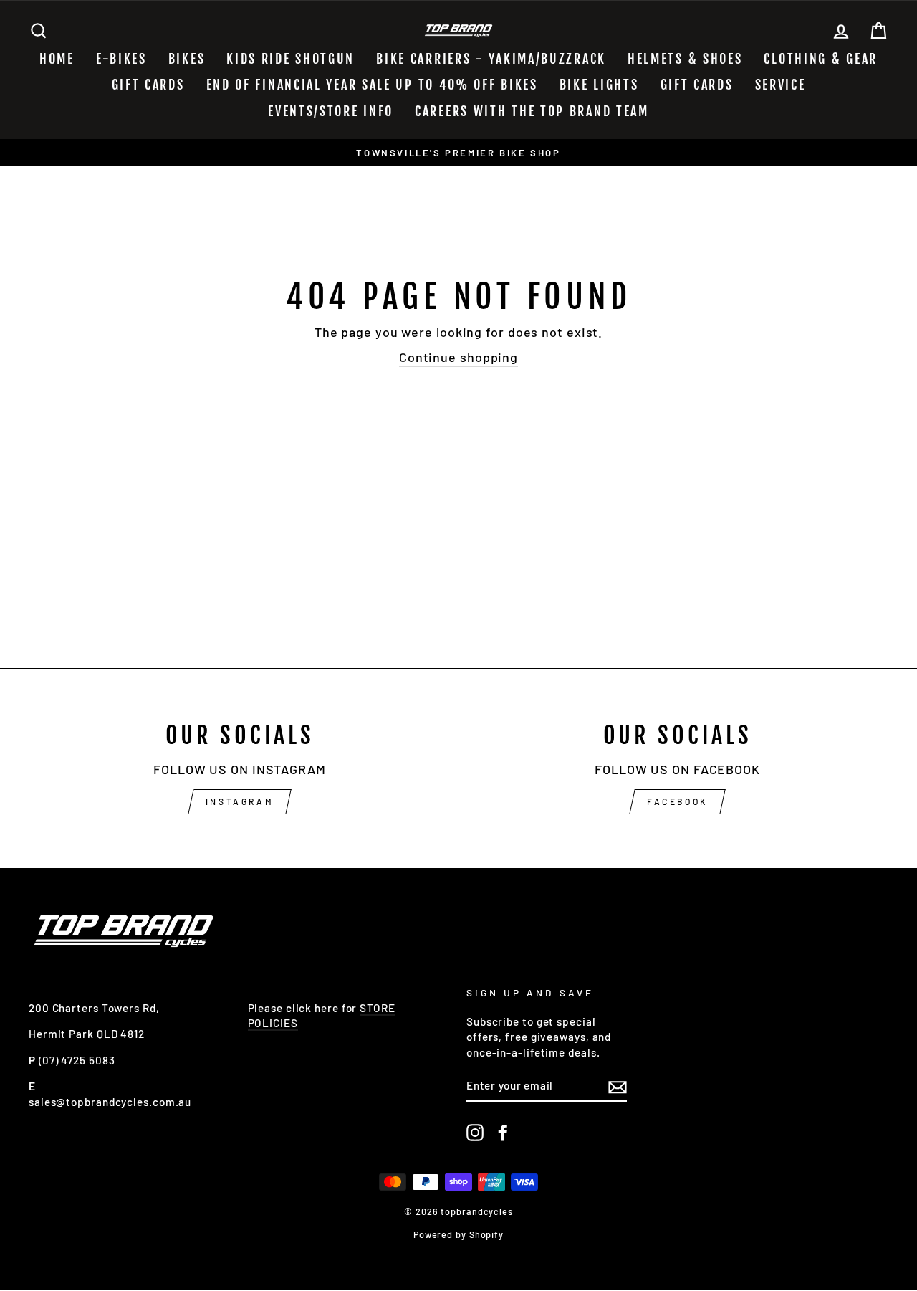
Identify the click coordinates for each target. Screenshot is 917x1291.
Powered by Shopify (458, 1234)
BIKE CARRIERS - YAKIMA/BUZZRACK (491, 59)
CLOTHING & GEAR (821, 59)
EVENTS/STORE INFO (330, 111)
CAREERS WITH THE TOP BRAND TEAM (532, 111)
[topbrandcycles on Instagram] (475, 1131)
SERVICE (780, 84)
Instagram (240, 801)
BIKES (187, 59)
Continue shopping (458, 357)
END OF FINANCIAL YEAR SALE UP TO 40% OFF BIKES (372, 84)
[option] (458, 152)
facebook (677, 801)
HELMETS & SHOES (685, 59)
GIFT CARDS (148, 84)
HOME (57, 59)
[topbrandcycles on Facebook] (503, 1131)
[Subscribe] (617, 1086)
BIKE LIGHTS (599, 84)
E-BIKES (121, 59)
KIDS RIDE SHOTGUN (290, 59)
